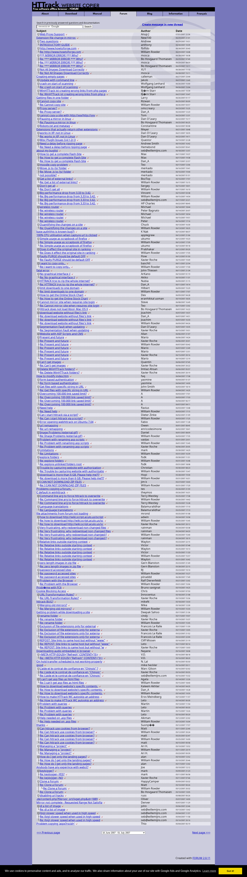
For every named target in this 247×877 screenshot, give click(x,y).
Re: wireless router (52, 210)
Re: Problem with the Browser (59, 584)
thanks (40, 725)
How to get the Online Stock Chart (61, 295)
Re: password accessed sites (58, 573)
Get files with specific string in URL (62, 386)
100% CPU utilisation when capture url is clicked (66, 235)
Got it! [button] (230, 871)
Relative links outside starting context (64, 542)
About (45, 14)
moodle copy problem (54, 164)
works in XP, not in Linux (55, 133)
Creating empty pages (50, 76)
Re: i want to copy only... (55, 267)
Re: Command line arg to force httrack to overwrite (72, 499)
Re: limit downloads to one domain (62, 291)
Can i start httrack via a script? (59, 415)
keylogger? (47, 771)
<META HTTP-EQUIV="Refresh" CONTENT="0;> (69, 654)
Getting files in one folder (52, 98)
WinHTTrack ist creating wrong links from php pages (73, 90)
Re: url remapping (51, 429)
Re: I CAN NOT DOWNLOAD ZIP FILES (63, 485)
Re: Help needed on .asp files (58, 721)
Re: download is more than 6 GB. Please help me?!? (72, 478)
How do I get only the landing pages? (63, 757)
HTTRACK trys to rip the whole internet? (65, 281)
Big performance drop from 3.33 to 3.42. (65, 193)
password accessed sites (55, 570)
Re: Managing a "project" (56, 749)
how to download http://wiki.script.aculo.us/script (71, 517)
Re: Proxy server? (50, 112)
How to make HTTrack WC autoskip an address (69, 697)
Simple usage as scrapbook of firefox (63, 238)
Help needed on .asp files (56, 718)
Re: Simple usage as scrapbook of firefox (66, 242)
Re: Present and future (54, 341)
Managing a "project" (53, 746)
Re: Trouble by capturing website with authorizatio (72, 471)
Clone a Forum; (49, 781)
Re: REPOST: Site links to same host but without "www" (75, 644)
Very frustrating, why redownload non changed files (73, 527)
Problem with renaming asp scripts (62, 439)
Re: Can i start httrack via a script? (61, 418)
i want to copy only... (53, 263)
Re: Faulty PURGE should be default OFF (65, 260)
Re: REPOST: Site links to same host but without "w (72, 647)
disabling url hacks (52, 795)
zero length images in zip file (58, 563)
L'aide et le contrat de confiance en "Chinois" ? (69, 668)
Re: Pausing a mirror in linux (58, 122)
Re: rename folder (51, 619)
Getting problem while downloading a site (63, 612)
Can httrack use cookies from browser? (65, 728)
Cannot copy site (50, 101)
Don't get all (47, 186)
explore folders (49, 457)
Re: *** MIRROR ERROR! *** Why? (61, 59)
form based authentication (57, 379)
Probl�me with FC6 (48, 587)
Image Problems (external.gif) (59, 432)
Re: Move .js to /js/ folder (55, 172)
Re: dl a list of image (52, 809)
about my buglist (47, 150)
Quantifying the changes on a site (61, 224)
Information (176, 14)
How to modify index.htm (52, 376)
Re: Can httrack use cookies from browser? (67, 732)
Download (71, 14)
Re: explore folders (52, 460)
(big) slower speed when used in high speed (68, 813)
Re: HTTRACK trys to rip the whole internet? (67, 284)
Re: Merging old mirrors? (56, 609)
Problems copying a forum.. (54, 489)
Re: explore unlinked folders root (61, 464)
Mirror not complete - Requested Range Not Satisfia (69, 802)
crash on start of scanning (56, 83)
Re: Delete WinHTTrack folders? (59, 372)
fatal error (43, 270)
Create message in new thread (162, 24)
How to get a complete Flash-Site (60, 154)
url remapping (49, 425)
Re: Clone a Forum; (52, 785)
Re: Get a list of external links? (59, 182)
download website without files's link (63, 312)
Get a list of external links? (56, 179)
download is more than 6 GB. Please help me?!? (69, 475)
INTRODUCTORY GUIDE (55, 45)
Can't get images (50, 362)
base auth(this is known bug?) (55, 231)
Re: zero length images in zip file (60, 566)
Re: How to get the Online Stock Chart (64, 298)
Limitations (47, 450)
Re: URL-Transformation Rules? (59, 598)
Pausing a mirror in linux (55, 119)
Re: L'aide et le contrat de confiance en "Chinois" (70, 672)
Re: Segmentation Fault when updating (64, 330)
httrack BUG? (44, 601)
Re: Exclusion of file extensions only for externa (70, 630)
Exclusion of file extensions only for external (68, 626)
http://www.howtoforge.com (58, 48)
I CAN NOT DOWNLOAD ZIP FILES (61, 482)
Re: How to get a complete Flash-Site (63, 157)
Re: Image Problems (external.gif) (61, 436)
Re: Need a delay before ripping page (63, 147)
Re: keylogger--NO (51, 778)
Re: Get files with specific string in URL (64, 390)
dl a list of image (50, 806)
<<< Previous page (48, 832)
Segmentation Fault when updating (62, 327)
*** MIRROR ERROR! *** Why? (59, 55)
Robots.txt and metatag (55, 126)
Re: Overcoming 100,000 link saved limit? (65, 397)
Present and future (52, 337)
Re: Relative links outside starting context (66, 545)
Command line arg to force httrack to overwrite (70, 496)
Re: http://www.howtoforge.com (60, 52)
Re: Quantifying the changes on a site (63, 228)
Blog (149, 14)
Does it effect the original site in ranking (65, 249)
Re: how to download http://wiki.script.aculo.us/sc (71, 520)
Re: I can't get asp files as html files (62, 683)
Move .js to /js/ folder (53, 168)
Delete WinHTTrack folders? (57, 369)
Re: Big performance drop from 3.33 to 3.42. (68, 196)
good (39, 665)
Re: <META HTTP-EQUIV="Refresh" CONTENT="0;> (71, 658)
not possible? (48, 175)
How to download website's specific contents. (69, 686)
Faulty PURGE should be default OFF (63, 256)
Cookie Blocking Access (51, 591)
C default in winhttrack (50, 492)
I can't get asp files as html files (59, 679)
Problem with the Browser (56, 580)
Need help (46, 408)
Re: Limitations (49, 453)
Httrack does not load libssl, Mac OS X (64, 309)
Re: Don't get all (50, 189)
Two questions (49, 41)
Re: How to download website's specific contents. (71, 690)
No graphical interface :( (55, 274)
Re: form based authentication (59, 383)
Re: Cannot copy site (53, 105)
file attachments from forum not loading (62, 513)
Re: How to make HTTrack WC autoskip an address (72, 700)
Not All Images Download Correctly (62, 69)
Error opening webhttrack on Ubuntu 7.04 (66, 422)
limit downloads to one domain (59, 288)
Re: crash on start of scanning (59, 87)
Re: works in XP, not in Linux (57, 136)
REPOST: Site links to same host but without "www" (72, 640)
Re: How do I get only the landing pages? (65, 760)
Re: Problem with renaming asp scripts (64, 443)
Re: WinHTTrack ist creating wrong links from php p (72, 94)
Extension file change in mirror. (56, 38)
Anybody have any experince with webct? (62, 767)
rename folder (49, 616)
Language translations (54, 506)
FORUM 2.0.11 (201, 858)
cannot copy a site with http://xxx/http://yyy (67, 115)
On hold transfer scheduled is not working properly (69, 661)
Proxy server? (48, 108)
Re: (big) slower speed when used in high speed (70, 816)
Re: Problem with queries (56, 707)
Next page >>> (201, 832)
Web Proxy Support (52, 34)
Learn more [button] (209, 870)
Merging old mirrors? (53, 605)
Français (202, 14)
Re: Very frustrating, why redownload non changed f (73, 535)
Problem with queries (53, 704)
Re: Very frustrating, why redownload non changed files (75, 531)
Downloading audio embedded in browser (63, 651)
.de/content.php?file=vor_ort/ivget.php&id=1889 (67, 799)
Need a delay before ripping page (61, 143)
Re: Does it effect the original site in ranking (67, 253)
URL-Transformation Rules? (57, 594)
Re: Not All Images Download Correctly (64, 73)
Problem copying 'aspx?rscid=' (55, 823)
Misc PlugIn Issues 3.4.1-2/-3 (58, 140)
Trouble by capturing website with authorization (70, 468)
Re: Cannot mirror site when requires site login (69, 305)
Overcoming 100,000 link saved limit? (63, 394)
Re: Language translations (56, 510)
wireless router (49, 207)
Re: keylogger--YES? (52, 774)
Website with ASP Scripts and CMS (61, 334)
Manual (97, 14)
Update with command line (57, 80)
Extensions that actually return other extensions (67, 129)
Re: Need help (48, 411)
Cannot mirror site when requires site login (67, 302)
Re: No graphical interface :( (57, 277)
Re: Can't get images (53, 365)
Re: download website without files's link (65, 316)
